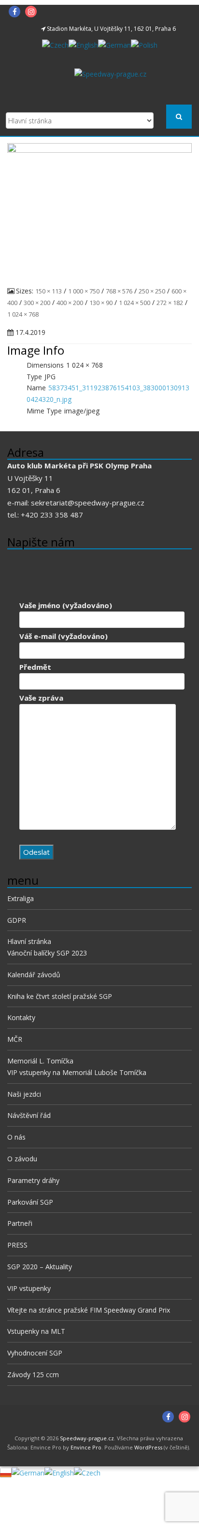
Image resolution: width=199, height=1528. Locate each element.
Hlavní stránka (29, 941)
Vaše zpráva (41, 698)
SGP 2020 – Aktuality (39, 1266)
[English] (83, 44)
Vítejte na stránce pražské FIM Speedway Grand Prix (88, 1310)
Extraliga (20, 898)
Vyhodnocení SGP (34, 1352)
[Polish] (144, 44)
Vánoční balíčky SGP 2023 (47, 952)
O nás (16, 1137)
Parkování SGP (30, 1202)
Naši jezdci (24, 1094)
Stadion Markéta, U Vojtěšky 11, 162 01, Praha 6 (111, 29)
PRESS (17, 1244)
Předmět (35, 667)
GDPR (16, 920)
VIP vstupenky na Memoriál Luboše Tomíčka (76, 1072)
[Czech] (55, 44)
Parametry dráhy (33, 1180)
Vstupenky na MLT (36, 1331)
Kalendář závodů (33, 974)
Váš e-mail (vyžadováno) (63, 636)
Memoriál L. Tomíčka (40, 1060)
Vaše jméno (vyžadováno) (65, 605)
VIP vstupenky (29, 1288)
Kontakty (21, 1017)
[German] (114, 44)
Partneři (19, 1223)
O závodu (22, 1158)
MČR (14, 1039)
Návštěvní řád (29, 1115)
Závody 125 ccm (33, 1374)
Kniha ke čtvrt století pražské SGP (59, 996)
